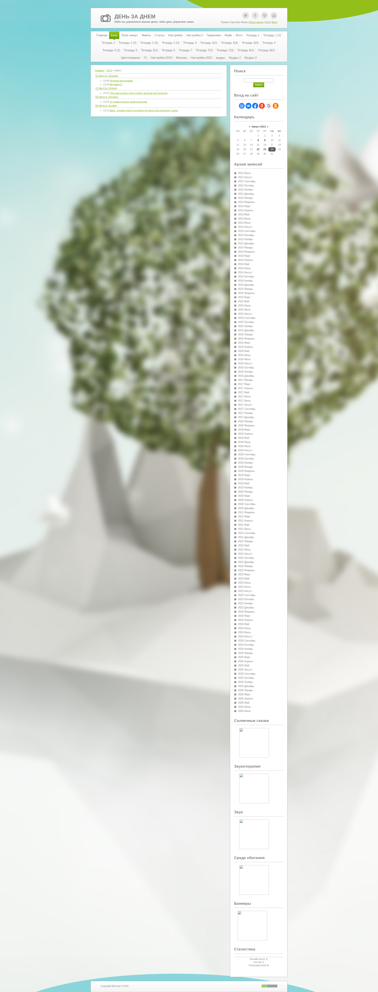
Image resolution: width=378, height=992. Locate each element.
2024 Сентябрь (247, 640)
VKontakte (264, 15)
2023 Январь (245, 566)
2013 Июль (244, 222)
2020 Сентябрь (247, 504)
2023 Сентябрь (247, 595)
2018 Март (244, 429)
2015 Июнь (244, 305)
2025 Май (243, 665)
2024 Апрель (245, 619)
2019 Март (244, 475)
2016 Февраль (246, 338)
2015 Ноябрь (245, 326)
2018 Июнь (244, 442)
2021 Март (244, 516)
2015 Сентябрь (247, 317)
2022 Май (243, 545)
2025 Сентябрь (247, 673)
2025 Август (245, 669)
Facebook (255, 15)
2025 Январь (245, 653)
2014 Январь (245, 247)
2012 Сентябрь (247, 181)
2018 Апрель (245, 433)
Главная (99, 70)
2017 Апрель (245, 388)
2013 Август (245, 226)
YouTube (274, 15)
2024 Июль (244, 632)
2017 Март (244, 384)
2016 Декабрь (246, 375)
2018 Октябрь (246, 458)
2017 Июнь (244, 396)
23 (264, 149)
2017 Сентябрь (247, 408)
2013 (109, 70)
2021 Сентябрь (247, 533)
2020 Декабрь (246, 508)
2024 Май (243, 624)
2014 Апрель (245, 259)
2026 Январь (245, 690)
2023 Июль (244, 586)
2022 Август (245, 553)
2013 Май (243, 214)
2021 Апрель (245, 520)
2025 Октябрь (246, 677)
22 (258, 149)
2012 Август (245, 177)
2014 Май (243, 264)
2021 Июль (244, 528)
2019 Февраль (246, 471)
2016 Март (244, 342)
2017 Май (243, 392)
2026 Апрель (245, 698)
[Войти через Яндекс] (262, 106)
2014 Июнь (244, 268)
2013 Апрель (245, 210)
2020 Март (244, 495)
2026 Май (243, 702)
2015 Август (245, 313)
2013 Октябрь (246, 235)
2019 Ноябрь (245, 487)
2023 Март (244, 574)
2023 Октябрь (246, 599)
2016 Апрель (245, 346)
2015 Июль (244, 309)
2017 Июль (244, 400)
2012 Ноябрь (245, 189)
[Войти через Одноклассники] (276, 106)
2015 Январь (245, 288)
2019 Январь (245, 466)
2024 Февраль (246, 611)
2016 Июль (244, 359)
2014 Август (245, 272)
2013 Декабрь (246, 243)
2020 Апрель (245, 499)
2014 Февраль (246, 251)
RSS (267, 22)
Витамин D (116, 84)
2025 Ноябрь (245, 682)
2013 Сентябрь (247, 231)
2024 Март (244, 615)
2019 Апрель (245, 479)
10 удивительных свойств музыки (128, 101)
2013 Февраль (246, 202)
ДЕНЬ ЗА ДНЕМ (134, 17)
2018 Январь (245, 421)
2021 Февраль (246, 512)
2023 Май (243, 578)
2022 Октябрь (246, 557)
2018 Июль (244, 446)
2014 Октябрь (246, 276)
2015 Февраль (246, 293)
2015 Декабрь (246, 330)
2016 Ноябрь (245, 371)
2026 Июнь (244, 706)
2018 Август (245, 450)
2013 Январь (245, 197)
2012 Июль (244, 173)
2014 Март (244, 255)
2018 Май (243, 437)
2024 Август (245, 636)
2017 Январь (245, 379)
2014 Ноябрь (245, 280)
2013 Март (244, 206)
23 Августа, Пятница (106, 75)
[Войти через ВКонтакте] (248, 106)
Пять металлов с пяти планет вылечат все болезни (139, 93)
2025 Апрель (245, 661)
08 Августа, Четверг (106, 105)
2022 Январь (245, 541)
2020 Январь (245, 491)
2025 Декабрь (246, 686)
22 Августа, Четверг (106, 88)
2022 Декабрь (246, 562)
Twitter (245, 15)
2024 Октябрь (246, 644)
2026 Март (244, 694)
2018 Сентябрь (247, 454)
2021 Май (243, 524)
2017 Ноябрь (245, 413)
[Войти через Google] (269, 106)
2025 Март (244, 657)
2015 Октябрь (246, 322)
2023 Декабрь (246, 607)
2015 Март (244, 297)
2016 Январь (245, 334)
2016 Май (243, 351)
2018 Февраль (246, 425)
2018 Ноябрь (245, 462)
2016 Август (245, 363)
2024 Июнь (244, 628)
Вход (274, 22)
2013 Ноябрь (245, 239)
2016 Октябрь (246, 367)
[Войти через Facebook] (255, 106)
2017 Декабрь (246, 417)
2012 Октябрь (246, 185)
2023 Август (245, 590)
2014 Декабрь (246, 284)
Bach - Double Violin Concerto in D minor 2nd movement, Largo (144, 110)
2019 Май (243, 483)
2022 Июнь (244, 549)
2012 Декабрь (246, 193)
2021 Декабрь (246, 537)
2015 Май (243, 301)
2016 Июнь (244, 355)
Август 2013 (259, 126)
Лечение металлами (121, 80)
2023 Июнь (244, 582)
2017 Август (245, 404)
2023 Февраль (246, 570)
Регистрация (256, 22)
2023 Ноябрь (245, 603)
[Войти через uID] (242, 106)
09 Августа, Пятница (106, 97)
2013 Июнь (244, 218)
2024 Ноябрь (245, 648)
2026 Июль (244, 710)
